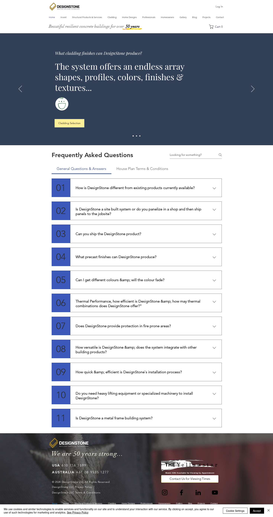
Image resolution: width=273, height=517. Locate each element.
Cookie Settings (235, 511)
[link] (217, 27)
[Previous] (20, 89)
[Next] (252, 89)
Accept (257, 511)
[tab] (81, 168)
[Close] (268, 510)
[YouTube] (215, 492)
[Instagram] (164, 492)
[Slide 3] (139, 135)
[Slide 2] (136, 135)
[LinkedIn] (198, 492)
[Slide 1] (133, 135)
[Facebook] (181, 492)
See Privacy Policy (77, 512)
